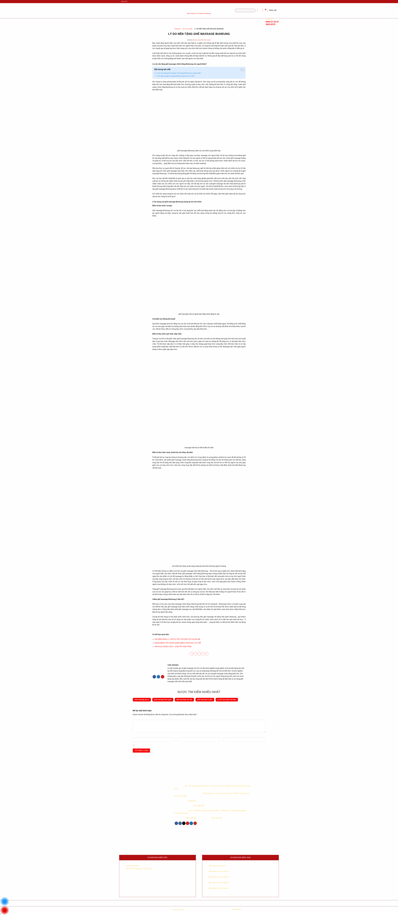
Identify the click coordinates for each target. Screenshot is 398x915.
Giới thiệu (146, 22)
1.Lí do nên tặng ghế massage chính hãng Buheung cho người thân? (178, 73)
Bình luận (137, 718)
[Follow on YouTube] (277, 1)
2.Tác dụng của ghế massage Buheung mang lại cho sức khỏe (175, 76)
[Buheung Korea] (187, 780)
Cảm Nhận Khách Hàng (191, 22)
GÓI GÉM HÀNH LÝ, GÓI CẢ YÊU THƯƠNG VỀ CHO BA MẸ (177, 639)
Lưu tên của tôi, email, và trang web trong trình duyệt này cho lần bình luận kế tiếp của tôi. (168, 745)
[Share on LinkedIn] (206, 653)
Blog (206, 22)
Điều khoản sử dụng (176, 903)
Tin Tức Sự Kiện (187, 29)
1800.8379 (270, 24)
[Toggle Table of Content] (241, 70)
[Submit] (253, 10)
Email (180, 736)
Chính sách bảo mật (153, 903)
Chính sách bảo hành (130, 903)
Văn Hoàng (207, 40)
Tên (134, 736)
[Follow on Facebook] (271, 1)
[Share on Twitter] (195, 653)
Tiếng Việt (273, 10)
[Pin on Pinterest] (202, 653)
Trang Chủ (134, 22)
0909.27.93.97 (272, 22)
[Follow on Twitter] (158, 677)
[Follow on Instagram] (273, 1)
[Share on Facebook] (191, 653)
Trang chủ (177, 29)
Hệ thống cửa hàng (267, 903)
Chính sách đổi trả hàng (244, 903)
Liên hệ (216, 22)
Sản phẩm (157, 22)
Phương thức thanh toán (222, 903)
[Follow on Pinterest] (162, 677)
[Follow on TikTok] (275, 1)
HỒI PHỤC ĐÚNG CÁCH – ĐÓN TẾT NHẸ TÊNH (173, 646)
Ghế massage (172, 22)
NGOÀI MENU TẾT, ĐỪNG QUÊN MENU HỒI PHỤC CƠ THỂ (178, 643)
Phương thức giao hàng (199, 903)
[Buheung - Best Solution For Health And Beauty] (199, 8)
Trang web (227, 736)
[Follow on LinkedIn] (191, 823)
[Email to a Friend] (199, 653)
